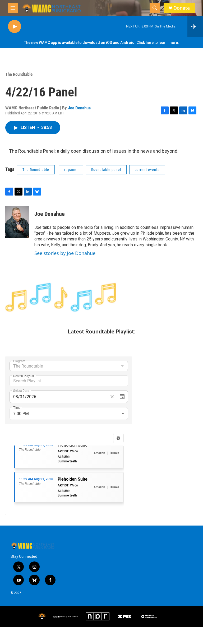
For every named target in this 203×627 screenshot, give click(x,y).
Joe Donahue (79, 107)
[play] (14, 27)
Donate (181, 8)
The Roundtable (19, 74)
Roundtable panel (106, 170)
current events (147, 170)
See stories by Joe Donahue (64, 253)
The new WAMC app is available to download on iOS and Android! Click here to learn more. (101, 42)
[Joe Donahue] (17, 222)
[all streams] (195, 26)
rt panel (70, 170)
